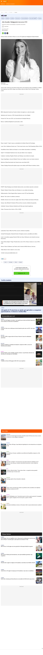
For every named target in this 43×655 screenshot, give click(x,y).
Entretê (2, 351)
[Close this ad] (42, 648)
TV (6, 486)
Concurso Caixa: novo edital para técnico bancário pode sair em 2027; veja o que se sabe (18, 329)
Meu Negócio (10, 262)
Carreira (16, 12)
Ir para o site (5, 1)
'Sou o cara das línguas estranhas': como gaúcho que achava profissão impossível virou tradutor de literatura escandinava (18, 321)
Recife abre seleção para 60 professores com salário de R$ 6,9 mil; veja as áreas (17, 578)
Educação (11, 12)
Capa (2, 12)
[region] (21, 652)
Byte (7, 468)
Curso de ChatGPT (33, 18)
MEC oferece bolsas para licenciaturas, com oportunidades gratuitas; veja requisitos (16, 555)
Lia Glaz (12, 18)
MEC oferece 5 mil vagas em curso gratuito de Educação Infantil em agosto (17, 546)
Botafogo (8, 477)
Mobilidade (8, 434)
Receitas (7, 503)
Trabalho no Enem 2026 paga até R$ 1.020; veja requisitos (13, 360)
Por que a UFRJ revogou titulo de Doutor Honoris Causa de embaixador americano (16, 337)
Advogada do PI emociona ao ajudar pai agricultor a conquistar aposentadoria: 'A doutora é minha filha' (21, 310)
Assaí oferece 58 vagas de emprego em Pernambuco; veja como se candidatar (17, 570)
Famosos (7, 494)
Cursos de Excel (24, 18)
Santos (7, 451)
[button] (1, 1)
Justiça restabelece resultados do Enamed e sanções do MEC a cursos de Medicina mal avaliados (16, 345)
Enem (3, 18)
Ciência (7, 460)
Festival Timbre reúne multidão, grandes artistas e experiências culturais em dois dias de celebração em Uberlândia (17, 353)
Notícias (6, 12)
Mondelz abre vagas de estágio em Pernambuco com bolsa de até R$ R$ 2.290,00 (18, 562)
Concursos (17, 18)
